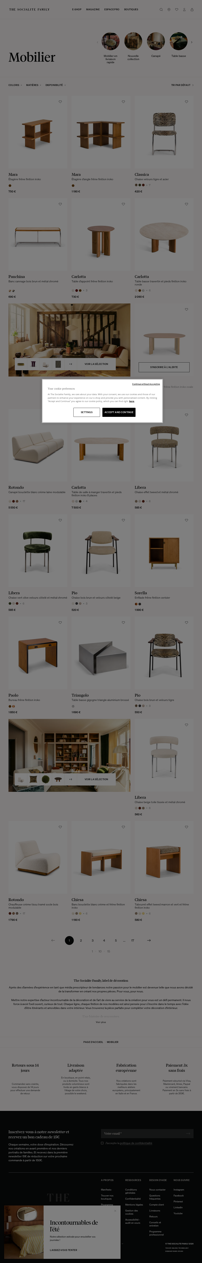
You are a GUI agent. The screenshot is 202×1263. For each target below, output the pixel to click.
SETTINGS (87, 412)
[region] (102, 401)
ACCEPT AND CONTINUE (119, 412)
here (131, 401)
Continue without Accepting (146, 384)
